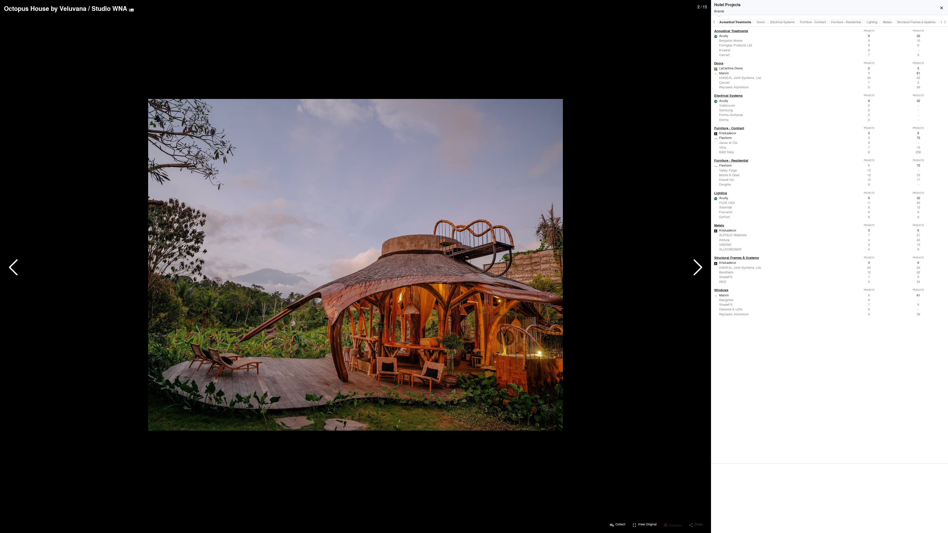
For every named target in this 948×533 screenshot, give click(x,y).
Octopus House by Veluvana (45, 8)
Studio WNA (109, 8)
